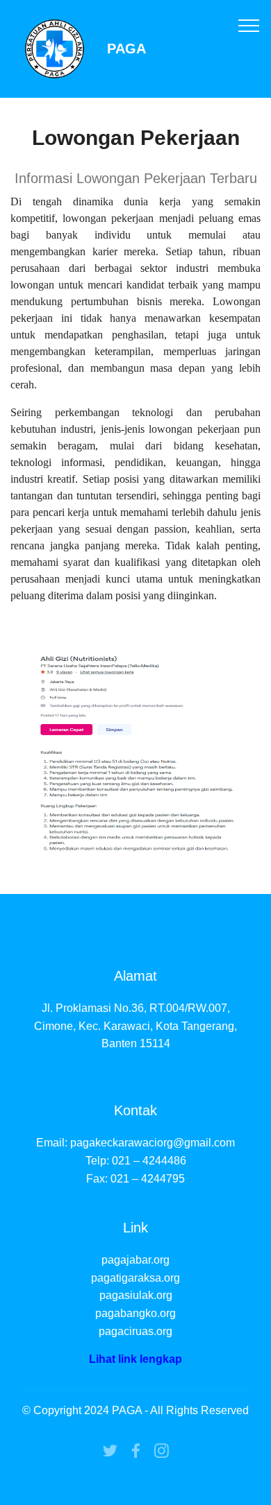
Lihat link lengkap (135, 1359)
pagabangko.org (135, 1313)
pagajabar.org (135, 1260)
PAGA (126, 48)
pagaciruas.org (135, 1331)
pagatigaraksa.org (135, 1278)
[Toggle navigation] (249, 25)
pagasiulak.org (135, 1295)
